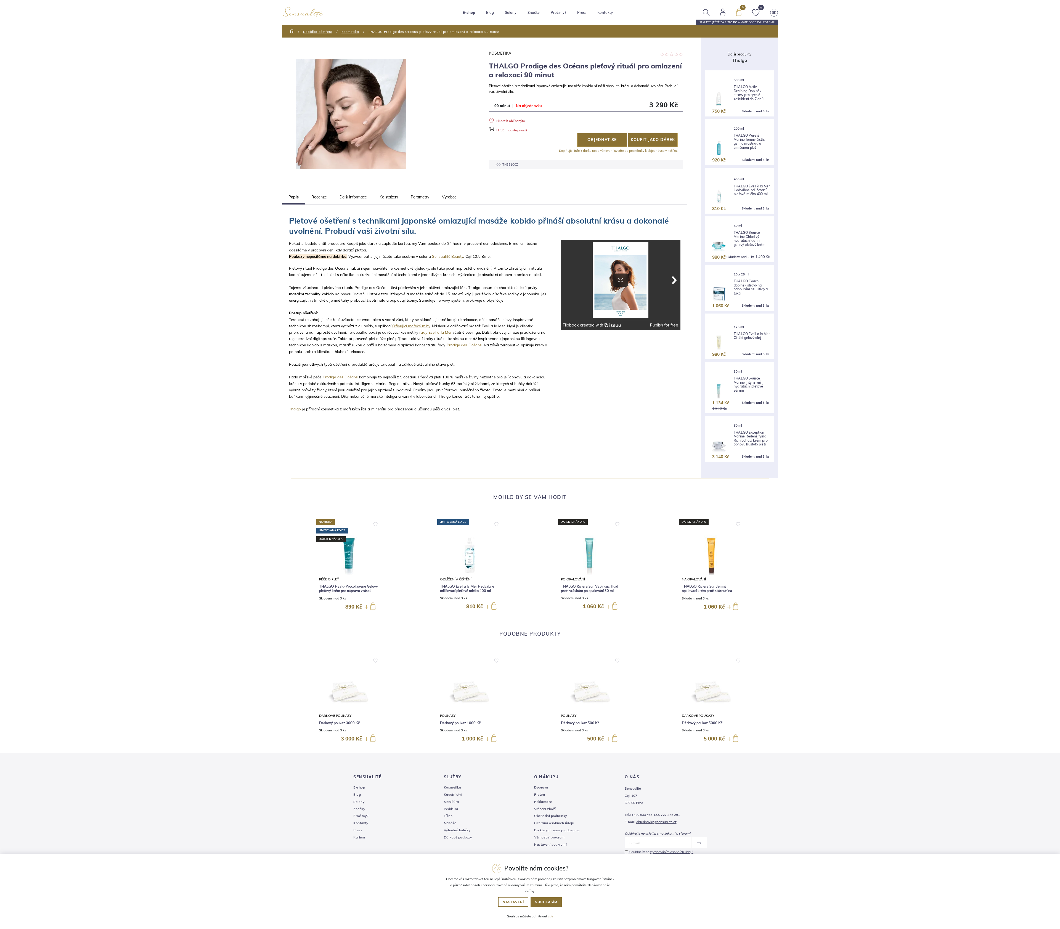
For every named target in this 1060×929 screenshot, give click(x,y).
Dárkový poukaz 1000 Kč (460, 723)
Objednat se (602, 139)
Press (581, 12)
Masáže (450, 823)
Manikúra (451, 802)
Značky (534, 12)
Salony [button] (510, 12)
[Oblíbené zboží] (756, 12)
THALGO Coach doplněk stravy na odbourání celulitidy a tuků (751, 287)
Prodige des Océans (464, 345)
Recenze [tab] (319, 197)
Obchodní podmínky (550, 816)
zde (550, 916)
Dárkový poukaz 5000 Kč (702, 723)
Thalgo (295, 409)
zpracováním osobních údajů (671, 852)
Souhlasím (546, 902)
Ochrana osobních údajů (554, 823)
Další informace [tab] (353, 197)
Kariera (359, 837)
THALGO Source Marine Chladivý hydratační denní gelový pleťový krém (749, 238)
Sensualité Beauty (447, 256)
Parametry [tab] (420, 197)
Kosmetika (350, 32)
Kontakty (605, 12)
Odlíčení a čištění (455, 579)
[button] (375, 523)
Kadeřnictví (453, 794)
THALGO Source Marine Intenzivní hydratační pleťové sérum (748, 384)
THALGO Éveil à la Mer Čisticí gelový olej (752, 336)
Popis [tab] (293, 197)
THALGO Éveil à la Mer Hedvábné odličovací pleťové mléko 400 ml (752, 190)
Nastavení (513, 902)
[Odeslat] (699, 842)
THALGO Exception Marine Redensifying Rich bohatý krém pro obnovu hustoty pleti (751, 438)
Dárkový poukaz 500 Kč (580, 723)
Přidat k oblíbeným (510, 121)
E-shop (359, 787)
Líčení (449, 816)
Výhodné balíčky (457, 830)
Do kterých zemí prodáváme (557, 830)
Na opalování (694, 579)
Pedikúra (451, 809)
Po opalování (573, 579)
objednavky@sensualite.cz (656, 822)
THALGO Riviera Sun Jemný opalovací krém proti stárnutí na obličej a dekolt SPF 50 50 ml (707, 591)
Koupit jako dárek (653, 139)
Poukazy (447, 715)
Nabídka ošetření (317, 32)
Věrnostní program (549, 837)
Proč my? (558, 12)
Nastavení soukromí (550, 844)
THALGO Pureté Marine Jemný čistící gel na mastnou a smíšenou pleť (749, 141)
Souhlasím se (661, 852)
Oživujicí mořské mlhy (411, 325)
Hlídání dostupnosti (511, 130)
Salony (358, 802)
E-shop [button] (469, 12)
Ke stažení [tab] (389, 197)
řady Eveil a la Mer (436, 332)
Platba (539, 794)
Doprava (541, 787)
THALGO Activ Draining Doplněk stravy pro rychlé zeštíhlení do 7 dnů (749, 93)
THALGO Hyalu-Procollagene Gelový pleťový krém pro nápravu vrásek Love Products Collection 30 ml (348, 591)
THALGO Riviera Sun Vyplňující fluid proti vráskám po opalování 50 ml (589, 589)
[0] (738, 12)
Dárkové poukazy (335, 715)
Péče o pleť (329, 579)
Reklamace (543, 802)
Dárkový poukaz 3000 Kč (339, 723)
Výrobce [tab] (449, 197)
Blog (490, 12)
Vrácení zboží (545, 809)
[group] (348, 565)
